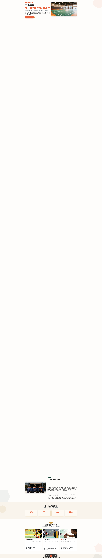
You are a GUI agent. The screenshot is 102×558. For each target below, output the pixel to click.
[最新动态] (53, 556)
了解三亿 (38, 17)
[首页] (46, 556)
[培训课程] (51, 556)
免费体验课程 (30, 17)
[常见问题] (55, 556)
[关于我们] (48, 556)
